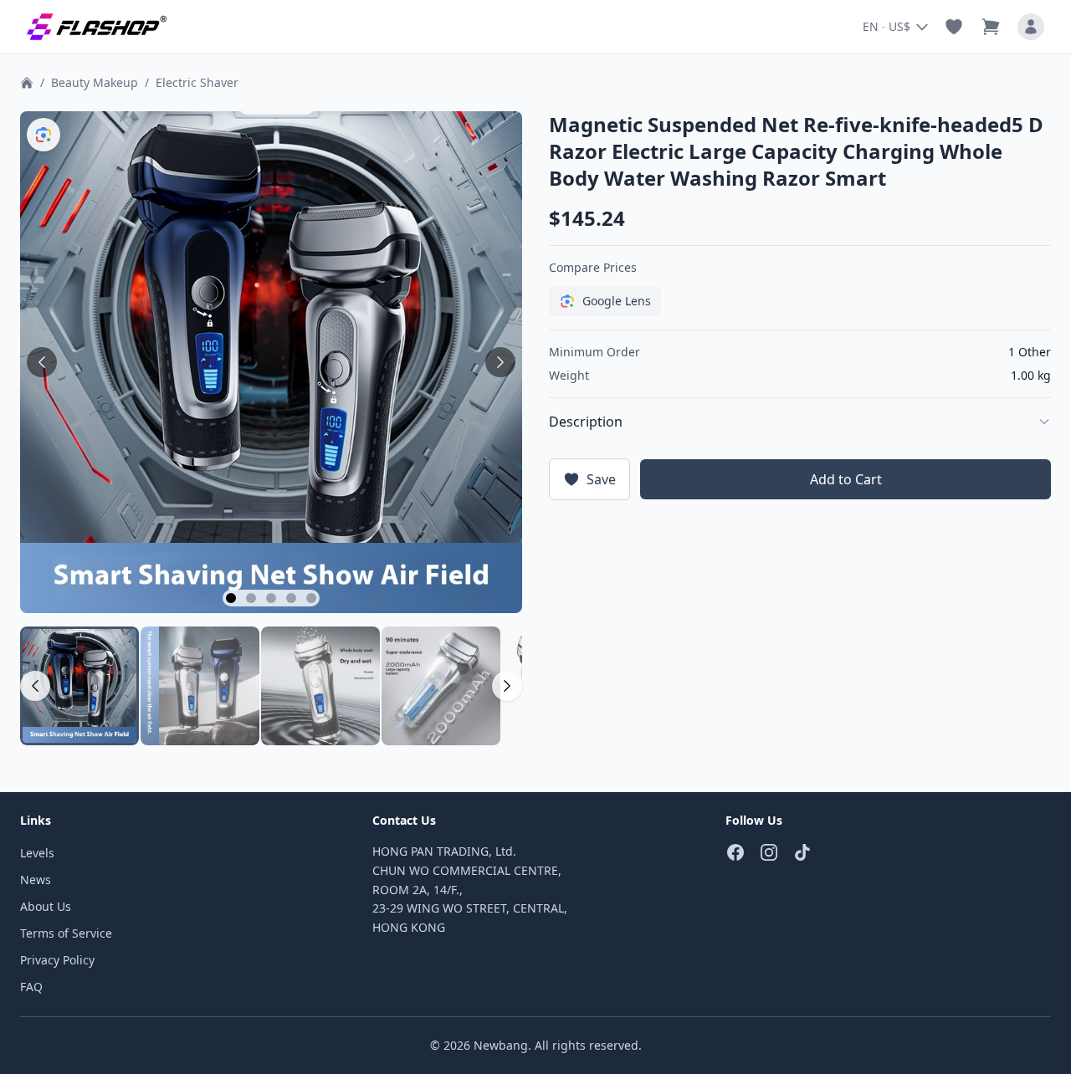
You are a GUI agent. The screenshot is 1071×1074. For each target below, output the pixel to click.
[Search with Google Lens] (43, 134)
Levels (37, 853)
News (35, 879)
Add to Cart (846, 479)
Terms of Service (66, 933)
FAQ (31, 987)
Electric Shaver (197, 82)
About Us (45, 906)
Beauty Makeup (94, 82)
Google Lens (616, 301)
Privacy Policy (57, 960)
